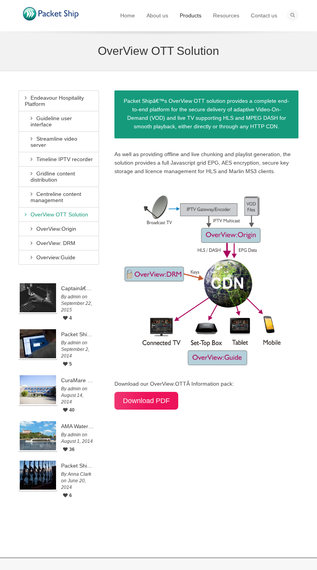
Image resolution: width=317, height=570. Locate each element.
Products (190, 15)
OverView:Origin (56, 229)
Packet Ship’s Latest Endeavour (78, 466)
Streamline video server (54, 142)
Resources (226, 15)
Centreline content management (56, 197)
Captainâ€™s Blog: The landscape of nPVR (78, 288)
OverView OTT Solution (59, 214)
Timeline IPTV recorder (64, 159)
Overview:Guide (55, 257)
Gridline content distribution (53, 176)
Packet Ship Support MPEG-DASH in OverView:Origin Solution (78, 334)
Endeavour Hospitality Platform (54, 101)
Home (127, 15)
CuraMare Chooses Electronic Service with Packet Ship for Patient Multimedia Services (78, 380)
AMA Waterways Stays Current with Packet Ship (78, 426)
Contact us (264, 15)
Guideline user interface (51, 121)
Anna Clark (79, 474)
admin (74, 296)
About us (157, 15)
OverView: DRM (55, 243)
